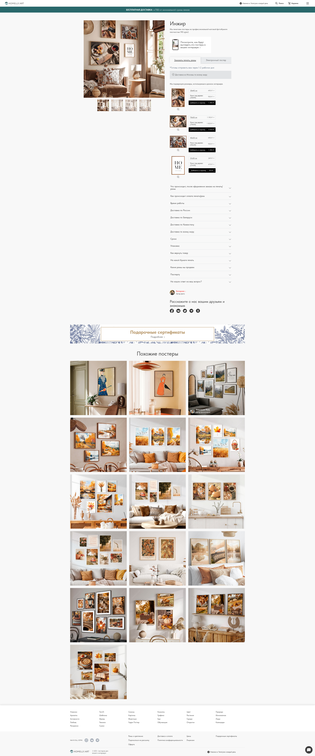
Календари (220, 722)
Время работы (177, 203)
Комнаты (161, 712)
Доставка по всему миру (182, 231)
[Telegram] (191, 311)
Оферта (131, 744)
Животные (132, 719)
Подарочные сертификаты (226, 736)
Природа (219, 712)
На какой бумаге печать (182, 260)
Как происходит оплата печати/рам (187, 196)
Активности (74, 719)
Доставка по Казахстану (182, 224)
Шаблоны (103, 715)
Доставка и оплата (165, 736)
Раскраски (74, 726)
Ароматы (73, 715)
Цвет (189, 712)
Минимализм (221, 715)
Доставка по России (180, 210)
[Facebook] (172, 311)
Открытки (191, 722)
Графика (161, 715)
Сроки (173, 239)
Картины (131, 715)
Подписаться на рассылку (138, 740)
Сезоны (131, 712)
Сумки (101, 726)
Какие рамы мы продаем (182, 267)
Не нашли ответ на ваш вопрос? (186, 281)
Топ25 (101, 712)
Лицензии (190, 740)
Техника (102, 722)
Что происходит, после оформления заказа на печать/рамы (196, 187)
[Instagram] (86, 740)
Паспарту (175, 274)
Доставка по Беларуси (181, 217)
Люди (218, 719)
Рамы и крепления (135, 736)
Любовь (73, 722)
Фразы (102, 719)
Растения (190, 715)
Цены (189, 736)
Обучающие (162, 722)
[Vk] (178, 311)
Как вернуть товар (179, 253)
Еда (159, 719)
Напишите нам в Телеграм (309, 750)
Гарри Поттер (133, 722)
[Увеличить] (178, 109)
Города (189, 719)
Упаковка (174, 246)
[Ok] (198, 311)
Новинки (73, 712)
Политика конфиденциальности (170, 740)
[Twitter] (185, 311)
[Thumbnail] (117, 105)
